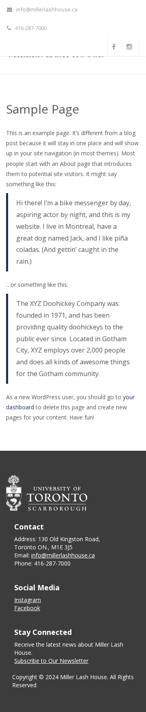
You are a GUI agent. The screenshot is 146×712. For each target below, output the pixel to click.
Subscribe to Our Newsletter (51, 661)
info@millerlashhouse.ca (46, 9)
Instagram (27, 600)
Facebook (27, 608)
